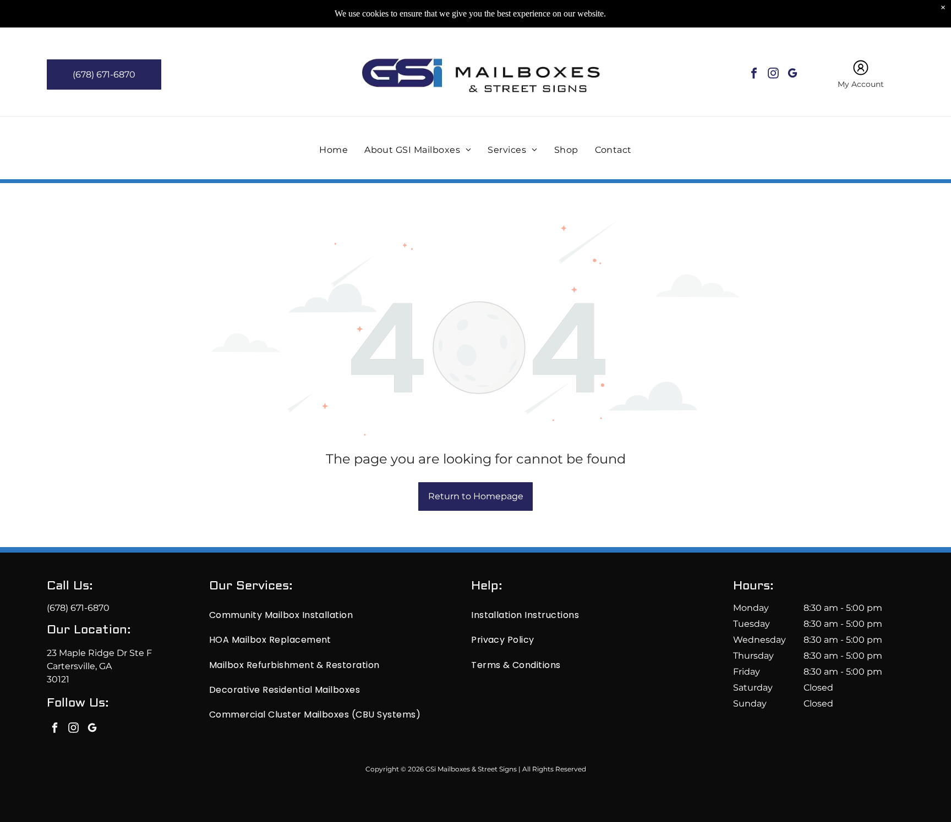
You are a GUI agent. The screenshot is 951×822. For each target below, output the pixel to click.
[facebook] (754, 74)
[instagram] (773, 74)
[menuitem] (333, 149)
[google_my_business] (792, 74)
